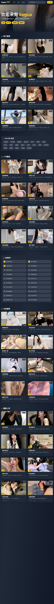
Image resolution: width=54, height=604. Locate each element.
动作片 (32, 141)
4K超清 (22, 148)
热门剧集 (13, 141)
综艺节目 (46, 145)
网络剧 (16, 148)
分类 (19, 2)
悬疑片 (16, 145)
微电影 (11, 148)
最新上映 (26, 141)
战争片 (22, 145)
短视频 (5, 148)
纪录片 (34, 145)
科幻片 (5, 145)
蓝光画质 (29, 148)
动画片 (40, 145)
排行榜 (23, 2)
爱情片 (38, 141)
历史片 (28, 145)
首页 (14, 2)
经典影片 (19, 141)
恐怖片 (11, 145)
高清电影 (6, 141)
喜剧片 (43, 141)
